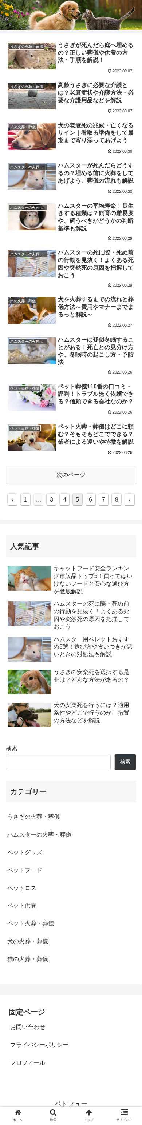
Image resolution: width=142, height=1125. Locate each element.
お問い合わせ (27, 1027)
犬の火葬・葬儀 (27, 941)
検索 (11, 748)
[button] (127, 788)
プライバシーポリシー (39, 1045)
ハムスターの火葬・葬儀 (39, 834)
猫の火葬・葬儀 (27, 959)
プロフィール (27, 1063)
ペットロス (21, 888)
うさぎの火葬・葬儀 (33, 817)
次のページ (71, 475)
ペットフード (24, 870)
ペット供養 (21, 905)
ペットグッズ (24, 852)
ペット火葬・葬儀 (30, 923)
